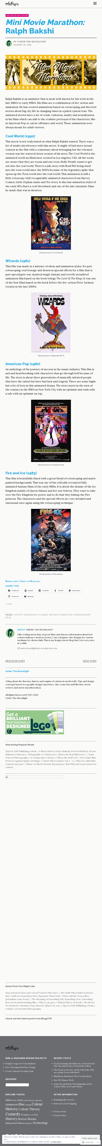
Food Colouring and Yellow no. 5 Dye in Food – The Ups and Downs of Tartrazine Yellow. (75, 1064)
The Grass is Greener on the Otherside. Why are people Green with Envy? (74, 1071)
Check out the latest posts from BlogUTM (28, 1018)
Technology (40, 1123)
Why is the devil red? (67, 757)
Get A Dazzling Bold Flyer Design (20, 1067)
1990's (15, 1100)
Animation (30, 614)
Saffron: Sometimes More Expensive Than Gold (36, 996)
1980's (8, 1100)
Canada (28, 1105)
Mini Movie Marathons (17, 15)
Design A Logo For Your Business (20, 1063)
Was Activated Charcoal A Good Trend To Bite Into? (31, 992)
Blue (21, 1104)
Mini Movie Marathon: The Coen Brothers (72, 1076)
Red (31, 1123)
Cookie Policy (56, 1142)
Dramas (25, 1114)
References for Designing (65, 1103)
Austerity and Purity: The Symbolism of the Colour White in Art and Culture (73, 1085)
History (11, 1119)
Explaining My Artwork (64, 1100)
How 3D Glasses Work (64, 1080)
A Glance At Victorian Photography (23, 1008)
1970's (18, 614)
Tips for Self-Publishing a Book (20, 751)
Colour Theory (29, 1109)
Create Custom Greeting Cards (19, 1071)
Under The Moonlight (31, 41)
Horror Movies (27, 1119)
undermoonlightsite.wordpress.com (38, 648)
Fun (36, 1114)
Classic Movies (48, 614)
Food (31, 1115)
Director (66, 614)
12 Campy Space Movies (42, 757)
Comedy (12, 1113)
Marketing (25, 1123)
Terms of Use (60, 1111)
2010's (20, 1100)
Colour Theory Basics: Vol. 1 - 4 (58, 761)
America (38, 1100)
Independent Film (13, 1123)
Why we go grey (47, 1002)
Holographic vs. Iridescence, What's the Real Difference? (57, 754)
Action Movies (29, 1100)
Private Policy (60, 1115)
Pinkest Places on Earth (70, 1002)
